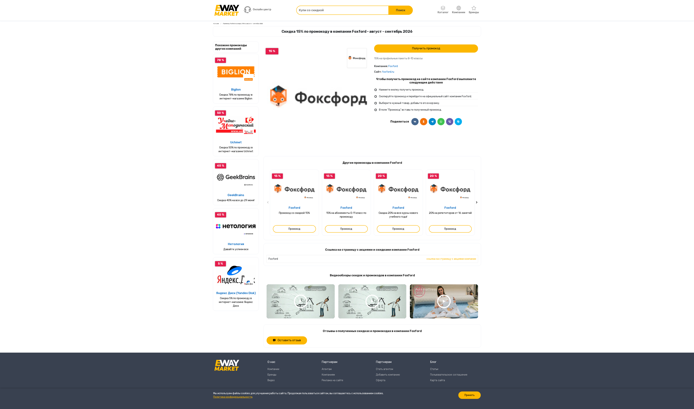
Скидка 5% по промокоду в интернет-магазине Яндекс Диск (236, 302)
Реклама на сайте (332, 380)
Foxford (393, 66)
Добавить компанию (388, 374)
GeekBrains (236, 195)
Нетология (236, 244)
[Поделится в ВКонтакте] (415, 121)
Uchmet (236, 142)
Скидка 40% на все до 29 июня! (235, 200)
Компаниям (328, 374)
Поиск (400, 10)
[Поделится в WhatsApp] (441, 121)
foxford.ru (388, 71)
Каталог (443, 12)
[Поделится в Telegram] (432, 121)
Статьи (434, 369)
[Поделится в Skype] (458, 121)
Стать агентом (384, 369)
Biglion (236, 89)
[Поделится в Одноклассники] (423, 121)
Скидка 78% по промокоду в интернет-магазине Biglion (235, 96)
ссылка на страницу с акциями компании (451, 258)
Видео (271, 380)
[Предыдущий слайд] (268, 202)
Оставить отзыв (289, 340)
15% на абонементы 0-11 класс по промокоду (346, 214)
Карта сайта (437, 380)
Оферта (380, 380)
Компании (458, 12)
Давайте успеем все (236, 249)
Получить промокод (426, 48)
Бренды (474, 12)
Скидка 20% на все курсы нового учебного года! (398, 214)
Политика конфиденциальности (232, 397)
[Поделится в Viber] (449, 121)
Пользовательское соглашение (448, 374)
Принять (469, 395)
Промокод (294, 228)
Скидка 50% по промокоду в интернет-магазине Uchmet (236, 149)
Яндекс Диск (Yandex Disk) (236, 293)
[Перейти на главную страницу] (226, 10)
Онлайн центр (262, 9)
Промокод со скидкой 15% (294, 213)
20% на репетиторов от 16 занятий (450, 213)
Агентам (327, 369)
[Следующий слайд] (476, 202)
